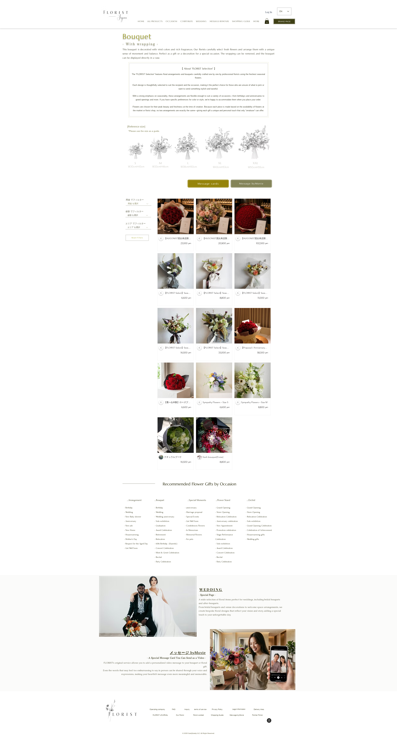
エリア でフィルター (135, 223)
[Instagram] (269, 720)
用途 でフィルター (135, 200)
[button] (171, 21)
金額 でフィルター (134, 211)
